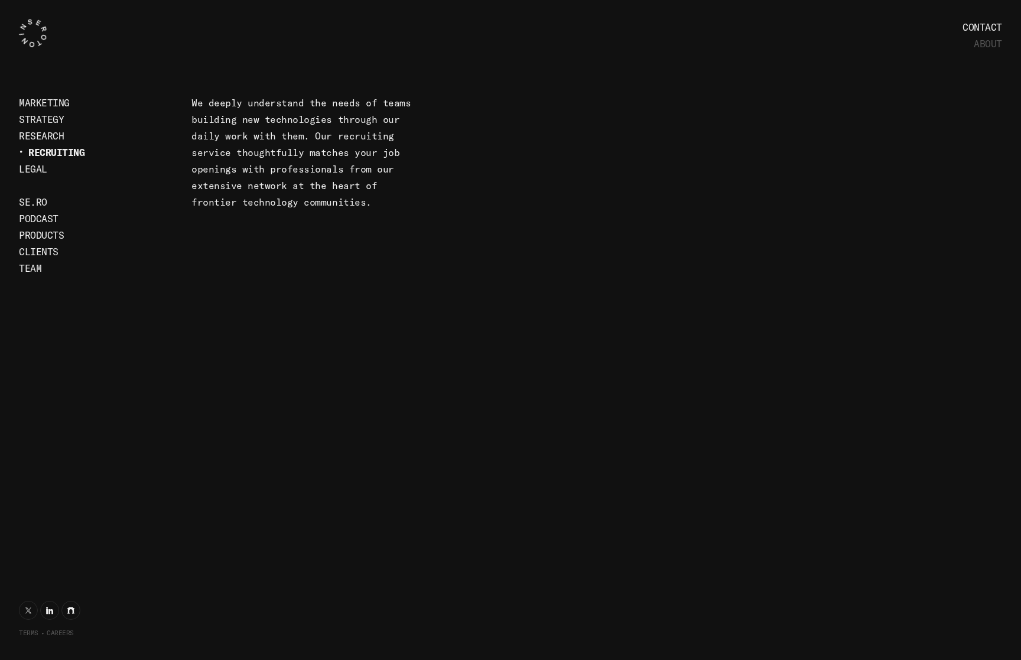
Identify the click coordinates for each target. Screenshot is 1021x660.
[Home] (51, 33)
